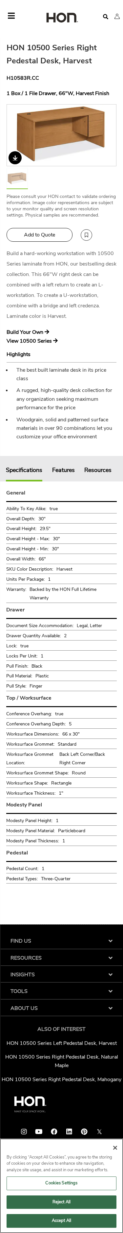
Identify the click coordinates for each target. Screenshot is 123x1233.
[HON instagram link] (24, 1132)
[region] (61, 1186)
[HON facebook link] (54, 1132)
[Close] (115, 1148)
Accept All (61, 1221)
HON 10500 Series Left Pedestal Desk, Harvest (62, 1043)
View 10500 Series (30, 341)
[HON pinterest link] (84, 1132)
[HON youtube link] (39, 1132)
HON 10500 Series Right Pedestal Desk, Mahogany (61, 1079)
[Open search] (105, 16)
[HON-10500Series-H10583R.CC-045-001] (62, 135)
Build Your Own (26, 332)
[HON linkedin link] (69, 1132)
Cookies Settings (61, 1183)
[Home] (61, 18)
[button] (117, 16)
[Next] (107, 135)
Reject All (61, 1202)
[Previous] (16, 135)
